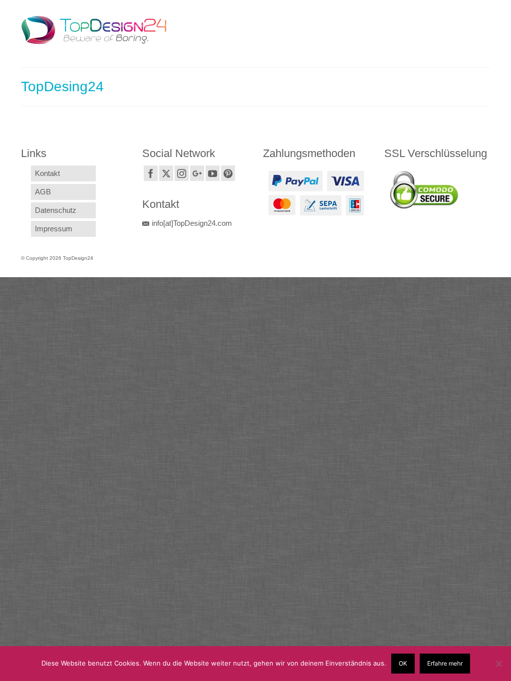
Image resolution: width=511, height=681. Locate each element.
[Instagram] (182, 173)
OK (403, 663)
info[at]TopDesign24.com (192, 223)
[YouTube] (213, 173)
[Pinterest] (228, 173)
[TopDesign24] (94, 30)
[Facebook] (151, 173)
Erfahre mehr (445, 663)
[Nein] (499, 664)
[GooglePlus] (197, 173)
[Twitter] (166, 173)
